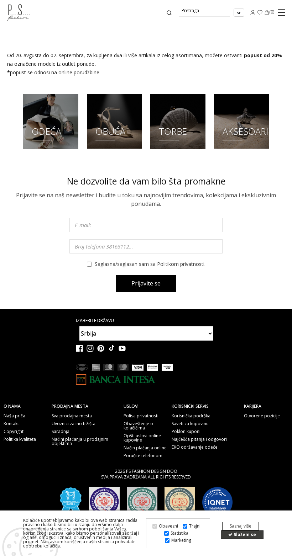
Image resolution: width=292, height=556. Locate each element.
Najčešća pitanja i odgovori (199, 439)
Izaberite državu (95, 321)
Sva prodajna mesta (72, 416)
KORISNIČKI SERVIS (190, 406)
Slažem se (244, 534)
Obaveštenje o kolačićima (138, 426)
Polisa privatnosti (141, 416)
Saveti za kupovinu (190, 424)
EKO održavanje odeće (195, 447)
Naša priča (14, 416)
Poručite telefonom (143, 456)
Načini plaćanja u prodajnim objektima (80, 441)
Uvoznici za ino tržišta (73, 424)
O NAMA (12, 406)
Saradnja (60, 431)
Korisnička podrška (191, 416)
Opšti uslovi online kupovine (142, 438)
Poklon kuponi (186, 431)
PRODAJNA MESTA (70, 406)
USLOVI (131, 406)
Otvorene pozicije (262, 416)
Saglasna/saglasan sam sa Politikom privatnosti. (150, 264)
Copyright (14, 431)
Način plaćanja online (145, 448)
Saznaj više (240, 526)
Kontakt (11, 424)
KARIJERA (252, 406)
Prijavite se (146, 283)
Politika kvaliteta (20, 439)
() (271, 12)
